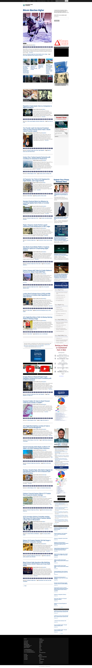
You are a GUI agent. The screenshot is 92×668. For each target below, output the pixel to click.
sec (24, 122)
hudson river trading (46, 173)
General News (38, 463)
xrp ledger (50, 240)
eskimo (42, 286)
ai (39, 420)
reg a (48, 121)
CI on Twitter (25, 654)
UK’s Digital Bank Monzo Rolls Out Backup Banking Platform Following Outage (37, 318)
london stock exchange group (41, 310)
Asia (39, 651)
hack (48, 580)
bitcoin (24, 55)
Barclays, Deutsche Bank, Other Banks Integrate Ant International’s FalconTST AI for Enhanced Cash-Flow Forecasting (37, 471)
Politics (40, 643)
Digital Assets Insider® (26, 644)
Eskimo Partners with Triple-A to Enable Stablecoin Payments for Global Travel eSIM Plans (37, 271)
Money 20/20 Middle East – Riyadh (62, 358)
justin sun (49, 150)
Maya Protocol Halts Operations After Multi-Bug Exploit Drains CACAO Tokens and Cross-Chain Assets (36, 563)
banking (47, 487)
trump (26, 151)
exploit (46, 580)
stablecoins (24, 264)
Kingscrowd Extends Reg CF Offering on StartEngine (44, 100)
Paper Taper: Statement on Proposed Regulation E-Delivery (60, 599)
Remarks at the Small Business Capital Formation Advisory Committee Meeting (61, 583)
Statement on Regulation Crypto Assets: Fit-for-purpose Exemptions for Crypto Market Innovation (61, 528)
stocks (30, 556)
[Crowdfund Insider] (28, 6)
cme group (45, 533)
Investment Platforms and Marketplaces (33, 533)
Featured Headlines (39, 54)
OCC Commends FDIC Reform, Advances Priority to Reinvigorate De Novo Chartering (61, 516)
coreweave (41, 173)
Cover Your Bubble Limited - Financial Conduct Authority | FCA (60, 625)
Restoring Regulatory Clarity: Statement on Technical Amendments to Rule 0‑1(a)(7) (61, 572)
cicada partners (41, 240)
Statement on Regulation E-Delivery (60, 594)
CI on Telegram (26, 659)
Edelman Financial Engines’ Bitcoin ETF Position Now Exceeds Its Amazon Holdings (37, 494)
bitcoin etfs (43, 509)
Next (51, 368)
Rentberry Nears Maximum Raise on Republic (62, 455)
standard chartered (49, 218)
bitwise (45, 555)
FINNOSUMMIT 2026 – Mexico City (62, 371)
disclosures (47, 509)
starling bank (49, 440)
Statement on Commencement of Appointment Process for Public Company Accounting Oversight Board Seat (61, 543)
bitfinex (26, 55)
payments (38, 195)
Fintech (48, 0)
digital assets (48, 555)
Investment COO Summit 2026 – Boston (63, 364)
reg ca (50, 121)
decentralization (41, 580)
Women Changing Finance (42, 652)
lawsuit (24, 151)
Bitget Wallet (30, 55)
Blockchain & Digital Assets (41, 0)
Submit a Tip (40, 655)
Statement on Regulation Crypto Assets (60, 538)
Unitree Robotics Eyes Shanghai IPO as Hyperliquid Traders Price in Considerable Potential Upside (61, 459)
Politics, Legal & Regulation (31, 121)
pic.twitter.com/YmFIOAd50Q (39, 345)
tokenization (25, 219)
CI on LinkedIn (25, 656)
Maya (50, 580)
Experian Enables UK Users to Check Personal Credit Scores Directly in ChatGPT (36, 402)
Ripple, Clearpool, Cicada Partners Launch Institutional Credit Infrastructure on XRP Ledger (36, 225)
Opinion (43, 54)
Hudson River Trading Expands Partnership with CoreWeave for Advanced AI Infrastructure (36, 158)
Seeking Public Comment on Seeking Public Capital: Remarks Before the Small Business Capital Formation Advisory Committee (61, 589)
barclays (49, 487)
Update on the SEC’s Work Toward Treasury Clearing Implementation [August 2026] (61, 560)
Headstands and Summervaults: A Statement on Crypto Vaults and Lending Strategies (61, 578)
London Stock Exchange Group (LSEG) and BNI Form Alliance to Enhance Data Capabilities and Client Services (36, 295)
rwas (45, 218)
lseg (46, 310)
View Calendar (61, 376)
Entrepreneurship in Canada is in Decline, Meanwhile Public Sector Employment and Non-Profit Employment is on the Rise (29, 78)
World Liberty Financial (31, 151)
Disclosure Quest (26, 643)
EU (27, 395)
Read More (31, 52)
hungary (29, 395)
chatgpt (41, 420)
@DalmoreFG (47, 344)
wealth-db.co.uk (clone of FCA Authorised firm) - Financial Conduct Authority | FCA (61, 611)
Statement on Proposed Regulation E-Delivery (60, 604)
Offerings (34, 0)
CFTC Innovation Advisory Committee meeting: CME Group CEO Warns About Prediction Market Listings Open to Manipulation (37, 518)
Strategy (46, 54)
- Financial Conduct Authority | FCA (60, 620)
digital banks (37, 333)
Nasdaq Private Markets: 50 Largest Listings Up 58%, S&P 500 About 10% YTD (36, 79)
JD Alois (33, 45)
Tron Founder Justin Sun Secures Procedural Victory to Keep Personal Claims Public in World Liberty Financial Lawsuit (36, 129)
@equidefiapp (31, 345)
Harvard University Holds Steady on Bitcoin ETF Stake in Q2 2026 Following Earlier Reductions (36, 447)
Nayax (36, 195)
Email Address (56, 16)
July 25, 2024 (39, 346)
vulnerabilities (25, 581)
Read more (56, 530)
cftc (42, 533)
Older (25, 585)
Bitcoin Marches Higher (33, 10)
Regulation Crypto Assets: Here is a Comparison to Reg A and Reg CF (37, 107)
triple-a (28, 288)
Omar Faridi (44, 132)
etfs (47, 463)
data (35, 310)
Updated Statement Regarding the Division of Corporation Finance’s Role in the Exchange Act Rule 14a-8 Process (61, 549)
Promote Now (38, 358)
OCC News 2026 (59, 504)
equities (24, 556)
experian (46, 420)
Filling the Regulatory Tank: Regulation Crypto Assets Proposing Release (60, 534)
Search (67, 0)
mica (31, 395)
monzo (40, 333)
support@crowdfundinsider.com (29, 650)
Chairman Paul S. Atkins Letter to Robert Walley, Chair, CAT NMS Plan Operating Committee (61, 554)
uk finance (42, 195)
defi (44, 580)
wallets (45, 195)
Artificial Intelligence (30, 173)
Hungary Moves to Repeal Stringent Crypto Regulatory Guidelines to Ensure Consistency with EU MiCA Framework (37, 378)
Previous (24, 368)
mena (45, 286)
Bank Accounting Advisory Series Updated (61, 511)
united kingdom (45, 333)
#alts (42, 344)
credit (44, 420)
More (52, 0)
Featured (23, 0)
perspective (36, 55)
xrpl (23, 241)
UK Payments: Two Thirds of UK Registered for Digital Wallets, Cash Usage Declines (36, 180)
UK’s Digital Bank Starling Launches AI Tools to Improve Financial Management (36, 426)
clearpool (45, 240)
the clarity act (40, 55)
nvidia (50, 173)
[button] (30, 369)
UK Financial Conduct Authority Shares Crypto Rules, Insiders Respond (50, 79)
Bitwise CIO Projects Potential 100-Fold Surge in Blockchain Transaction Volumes (37, 541)
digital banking (45, 440)
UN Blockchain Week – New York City (63, 355)
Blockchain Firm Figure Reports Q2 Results (61, 463)
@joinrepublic (26, 345)
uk (42, 333)
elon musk (45, 263)
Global (31, 195)
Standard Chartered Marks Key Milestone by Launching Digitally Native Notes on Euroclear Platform (36, 202)
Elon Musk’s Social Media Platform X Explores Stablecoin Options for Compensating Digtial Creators (36, 248)
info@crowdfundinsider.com (28, 649)
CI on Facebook (26, 655)
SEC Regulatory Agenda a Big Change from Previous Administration (42, 79)
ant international (42, 487)
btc (46, 463)
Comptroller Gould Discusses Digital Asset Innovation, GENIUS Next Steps (61, 503)
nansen (33, 55)
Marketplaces (29, 0)
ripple (48, 240)
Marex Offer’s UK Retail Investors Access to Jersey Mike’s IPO (30, 100)
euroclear (42, 218)
